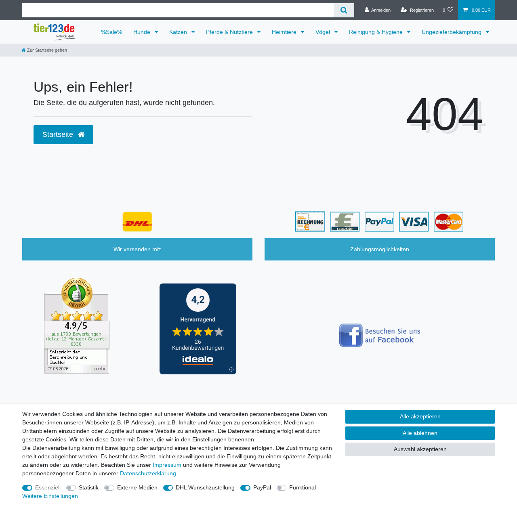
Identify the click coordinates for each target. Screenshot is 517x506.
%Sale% (111, 32)
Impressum (167, 465)
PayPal (262, 487)
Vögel (323, 32)
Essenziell (48, 487)
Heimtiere (285, 32)
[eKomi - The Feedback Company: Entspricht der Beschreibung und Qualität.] (76, 325)
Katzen (179, 32)
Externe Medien (137, 487)
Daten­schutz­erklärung (148, 473)
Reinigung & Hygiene (376, 32)
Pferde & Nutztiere (230, 32)
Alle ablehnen (420, 433)
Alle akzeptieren (420, 416)
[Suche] (344, 10)
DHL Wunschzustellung (205, 487)
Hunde (142, 32)
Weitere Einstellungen (50, 496)
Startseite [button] (58, 134)
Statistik (89, 487)
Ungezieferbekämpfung (452, 32)
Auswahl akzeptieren (420, 449)
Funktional (302, 487)
